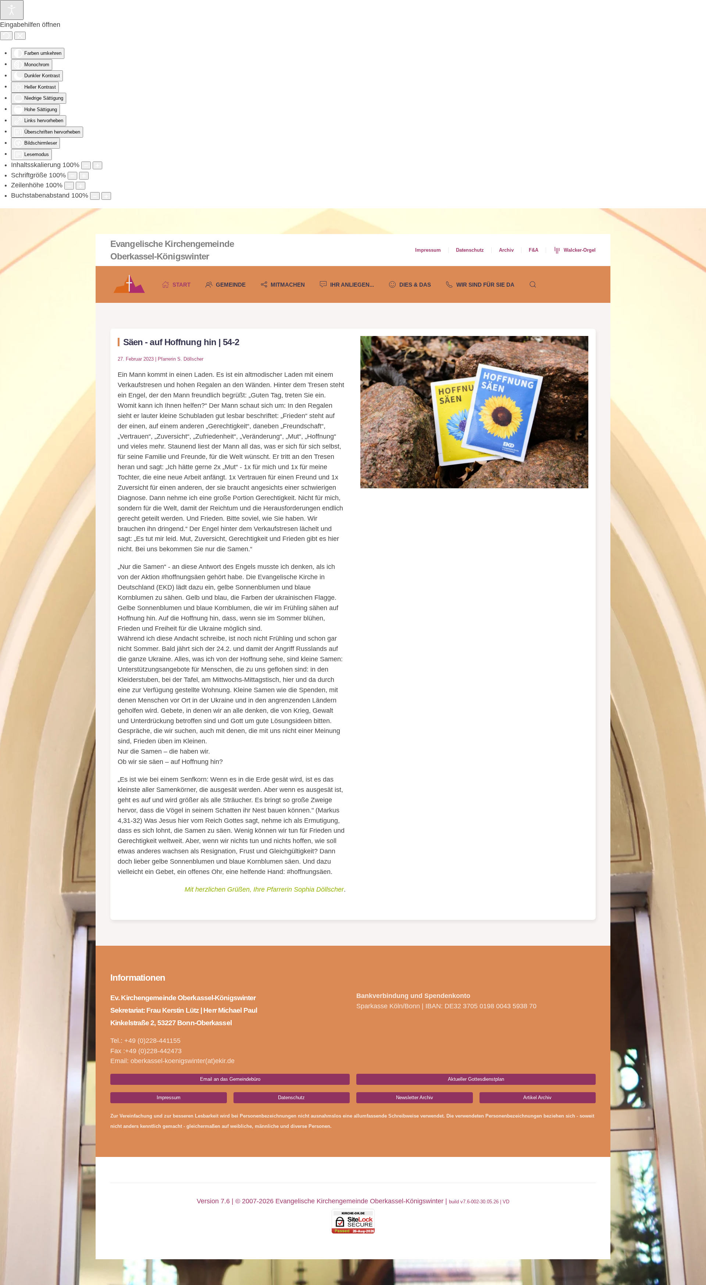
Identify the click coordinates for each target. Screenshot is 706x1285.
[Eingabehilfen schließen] (20, 36)
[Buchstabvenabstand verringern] (95, 196)
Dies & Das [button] (415, 285)
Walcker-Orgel (580, 250)
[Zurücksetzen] (6, 35)
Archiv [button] (506, 250)
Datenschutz (470, 250)
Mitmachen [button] (288, 285)
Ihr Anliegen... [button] (352, 285)
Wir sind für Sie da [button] (485, 285)
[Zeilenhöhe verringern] (69, 186)
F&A (533, 250)
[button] (532, 284)
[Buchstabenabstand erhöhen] (106, 196)
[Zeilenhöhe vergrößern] (80, 186)
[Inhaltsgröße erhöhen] (97, 165)
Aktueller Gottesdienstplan (476, 1079)
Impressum (428, 250)
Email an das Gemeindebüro (230, 1079)
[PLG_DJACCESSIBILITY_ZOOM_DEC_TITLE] (86, 165)
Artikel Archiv (537, 1097)
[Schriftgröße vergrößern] (84, 176)
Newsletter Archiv (414, 1097)
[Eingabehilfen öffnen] (12, 10)
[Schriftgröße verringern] (72, 176)
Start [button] (181, 285)
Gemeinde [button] (231, 285)
